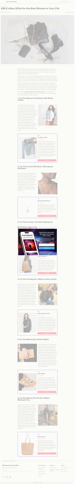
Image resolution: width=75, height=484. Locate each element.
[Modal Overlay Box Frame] (37, 242)
